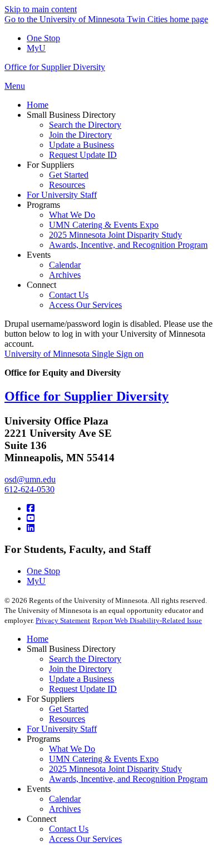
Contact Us (68, 829)
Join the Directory (80, 669)
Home (37, 639)
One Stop (43, 38)
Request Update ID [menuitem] (83, 154)
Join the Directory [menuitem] (80, 134)
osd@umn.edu (30, 479)
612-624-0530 (29, 489)
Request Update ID (83, 689)
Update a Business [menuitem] (81, 144)
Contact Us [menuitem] (68, 295)
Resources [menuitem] (67, 184)
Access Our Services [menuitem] (85, 305)
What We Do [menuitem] (72, 215)
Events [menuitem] (39, 255)
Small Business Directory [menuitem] (71, 114)
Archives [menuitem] (65, 275)
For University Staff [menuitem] (62, 194)
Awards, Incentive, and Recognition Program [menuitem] (128, 245)
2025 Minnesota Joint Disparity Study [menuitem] (115, 235)
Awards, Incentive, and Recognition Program (128, 779)
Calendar (65, 799)
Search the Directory (85, 659)
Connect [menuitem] (41, 285)
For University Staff (62, 729)
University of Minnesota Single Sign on (74, 353)
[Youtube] (30, 518)
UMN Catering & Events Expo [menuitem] (104, 225)
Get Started (68, 709)
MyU (36, 48)
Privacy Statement (63, 620)
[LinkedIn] (30, 528)
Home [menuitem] (37, 104)
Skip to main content (40, 9)
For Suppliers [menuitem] (50, 164)
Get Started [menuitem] (68, 174)
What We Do (72, 749)
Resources (67, 719)
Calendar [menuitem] (65, 265)
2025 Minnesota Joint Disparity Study (115, 769)
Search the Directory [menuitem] (85, 124)
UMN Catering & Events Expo (104, 759)
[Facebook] (30, 508)
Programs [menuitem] (43, 204)
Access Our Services (85, 839)
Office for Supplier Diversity (54, 67)
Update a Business (81, 679)
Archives (65, 809)
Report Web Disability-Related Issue (147, 620)
